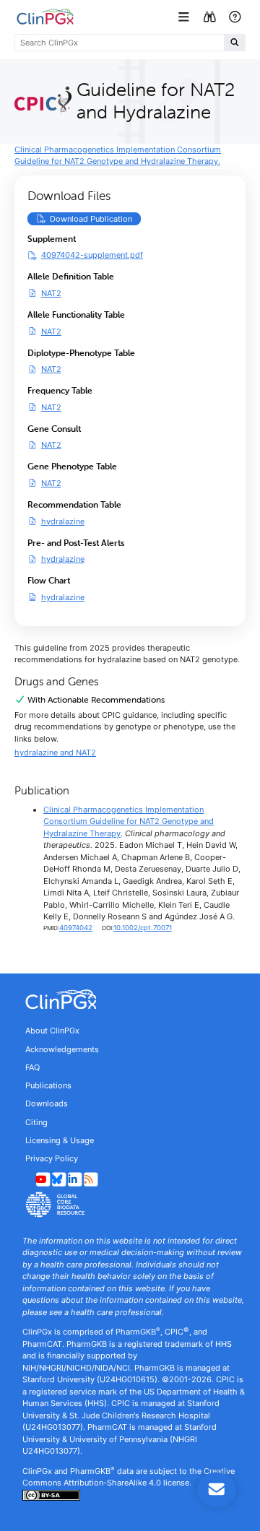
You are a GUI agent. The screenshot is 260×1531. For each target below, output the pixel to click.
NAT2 (51, 292)
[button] (185, 17)
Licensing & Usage (59, 1140)
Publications (48, 1085)
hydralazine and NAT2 (55, 752)
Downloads (46, 1103)
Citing (36, 1122)
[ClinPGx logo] (130, 999)
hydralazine (62, 521)
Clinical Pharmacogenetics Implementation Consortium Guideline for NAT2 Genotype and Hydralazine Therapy (128, 821)
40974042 (75, 928)
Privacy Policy (51, 1158)
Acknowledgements (62, 1049)
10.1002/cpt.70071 (142, 928)
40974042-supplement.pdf (92, 255)
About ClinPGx (52, 1030)
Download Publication (95, 218)
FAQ (32, 1067)
